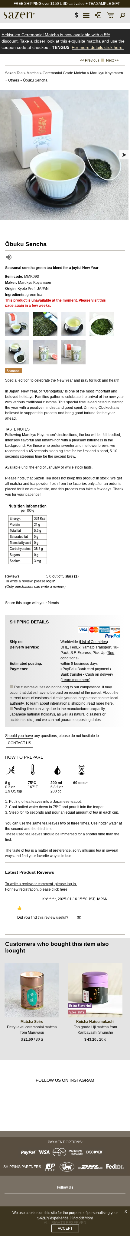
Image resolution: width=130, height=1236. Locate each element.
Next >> (112, 60)
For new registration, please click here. (36, 889)
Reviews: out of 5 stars (42, 576)
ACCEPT (65, 1228)
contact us (19, 743)
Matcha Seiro (32, 1022)
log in (50, 581)
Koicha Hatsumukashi (95, 1022)
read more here (100, 703)
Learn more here (75, 680)
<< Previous (89, 60)
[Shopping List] (110, 15)
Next (124, 155)
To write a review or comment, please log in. (41, 884)
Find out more (81, 1218)
